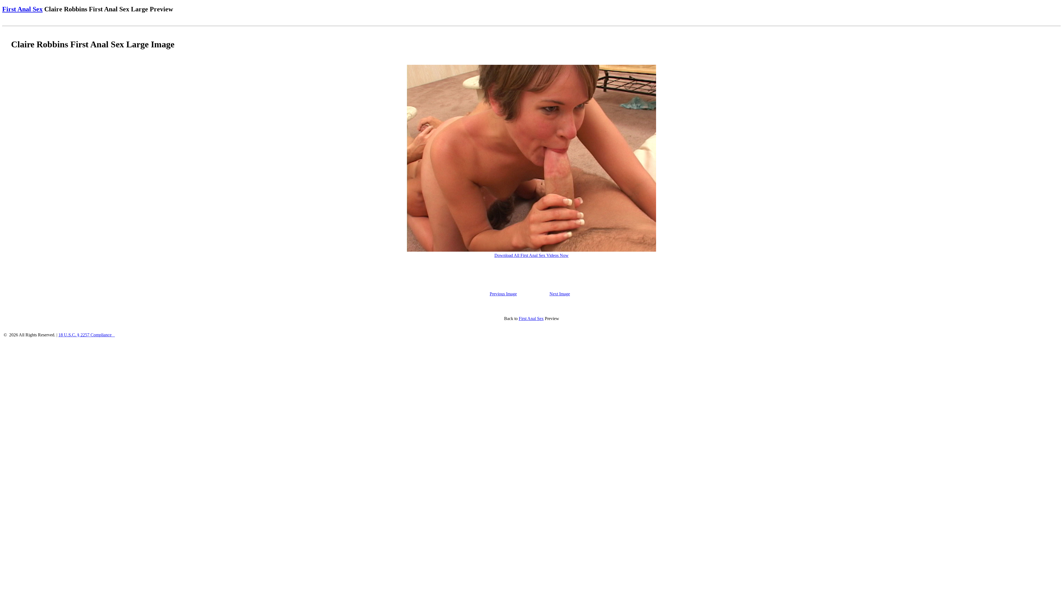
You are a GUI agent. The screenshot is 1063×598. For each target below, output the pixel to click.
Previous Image (503, 294)
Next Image (559, 294)
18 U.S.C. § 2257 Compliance (86, 334)
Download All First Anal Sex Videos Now (531, 255)
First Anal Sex (22, 9)
